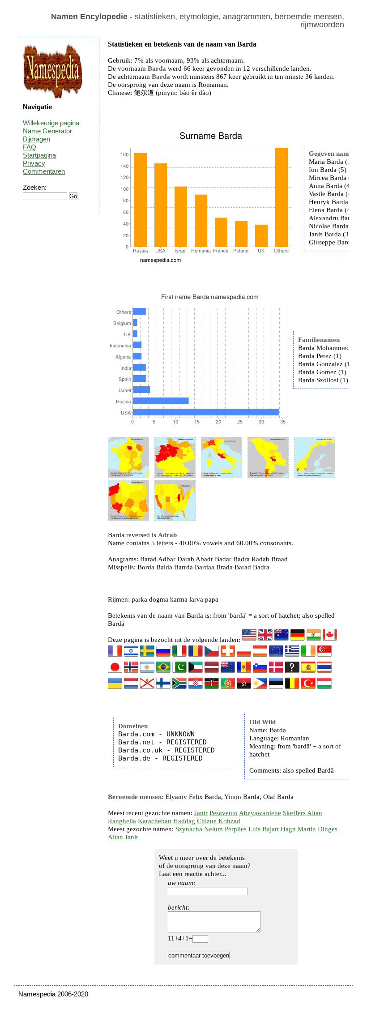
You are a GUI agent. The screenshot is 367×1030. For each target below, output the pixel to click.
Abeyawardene (260, 812)
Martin (307, 829)
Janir (201, 812)
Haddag (184, 821)
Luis (254, 829)
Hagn (288, 829)
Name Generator (47, 131)
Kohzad (229, 821)
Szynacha (188, 829)
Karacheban (154, 821)
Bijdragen (36, 139)
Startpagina (39, 155)
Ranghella (122, 821)
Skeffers (294, 812)
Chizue (207, 821)
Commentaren (44, 171)
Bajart (270, 829)
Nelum (213, 829)
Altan (314, 812)
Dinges (327, 829)
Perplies (236, 829)
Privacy (34, 163)
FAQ (29, 147)
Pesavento (223, 812)
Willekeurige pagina (51, 123)
